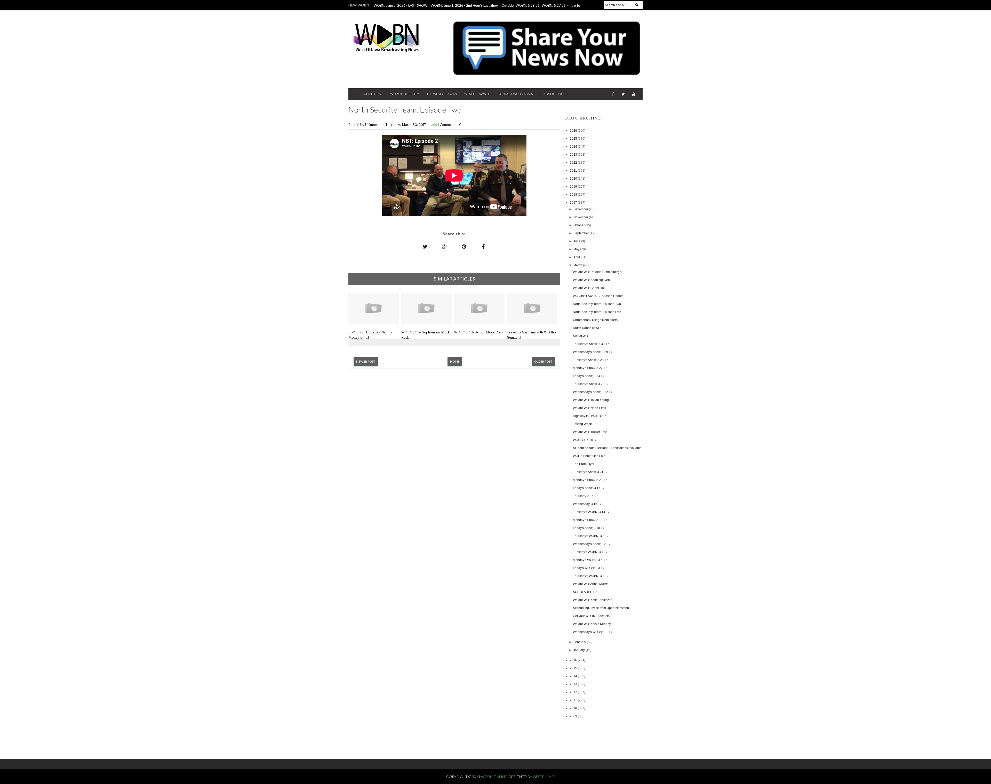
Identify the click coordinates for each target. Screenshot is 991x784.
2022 (574, 162)
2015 (574, 668)
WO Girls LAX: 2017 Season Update (598, 296)
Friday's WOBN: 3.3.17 (588, 568)
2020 (574, 178)
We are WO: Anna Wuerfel (591, 584)
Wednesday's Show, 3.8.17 (592, 544)
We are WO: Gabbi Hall (589, 288)
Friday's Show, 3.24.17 (588, 376)
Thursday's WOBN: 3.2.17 (591, 576)
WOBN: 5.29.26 (528, 5)
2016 (574, 660)
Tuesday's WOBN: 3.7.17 (590, 552)
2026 (574, 130)
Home (455, 361)
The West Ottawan (442, 94)
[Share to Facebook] (483, 246)
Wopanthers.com (404, 94)
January (579, 650)
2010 (574, 708)
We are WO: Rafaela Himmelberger (597, 272)
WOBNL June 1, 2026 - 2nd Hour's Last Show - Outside (472, 5)
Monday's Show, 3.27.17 (590, 368)
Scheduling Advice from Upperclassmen (601, 608)
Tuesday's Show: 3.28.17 (590, 360)
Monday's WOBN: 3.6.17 (590, 560)
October (579, 225)
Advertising (554, 94)
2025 (574, 138)
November (581, 217)
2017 (574, 202)
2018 (574, 194)
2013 (574, 684)
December (581, 209)
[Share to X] (425, 246)
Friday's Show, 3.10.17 (588, 528)
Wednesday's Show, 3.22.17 (592, 392)
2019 (574, 186)
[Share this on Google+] (444, 246)
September (581, 233)
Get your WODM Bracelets (591, 616)
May (576, 249)
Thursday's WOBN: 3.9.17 (591, 536)
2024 (574, 146)
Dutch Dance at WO (587, 328)
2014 (574, 676)
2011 (574, 700)
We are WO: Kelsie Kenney (592, 624)
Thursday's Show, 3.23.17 (591, 384)
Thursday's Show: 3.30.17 (591, 344)
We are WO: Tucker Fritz (590, 432)
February (580, 642)
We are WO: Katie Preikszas (592, 600)
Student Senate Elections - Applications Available (607, 448)
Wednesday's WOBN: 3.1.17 (592, 632)
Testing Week (582, 424)
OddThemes (544, 776)
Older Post (543, 361)
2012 (574, 692)
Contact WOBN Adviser (517, 94)
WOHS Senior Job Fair (589, 456)
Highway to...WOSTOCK (590, 416)
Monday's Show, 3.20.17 (590, 480)
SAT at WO (580, 336)
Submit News (372, 94)
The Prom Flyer (583, 464)
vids (434, 124)
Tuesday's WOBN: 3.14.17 (591, 512)
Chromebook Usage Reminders (595, 320)
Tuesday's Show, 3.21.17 (590, 472)
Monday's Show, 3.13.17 (590, 520)
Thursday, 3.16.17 (585, 496)
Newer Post (365, 361)
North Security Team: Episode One (597, 312)
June (577, 241)
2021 (574, 170)
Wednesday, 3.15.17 (587, 504)
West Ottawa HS (477, 94)
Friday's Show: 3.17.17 (589, 488)
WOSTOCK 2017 (585, 440)
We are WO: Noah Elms (589, 408)
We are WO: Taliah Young (591, 400)
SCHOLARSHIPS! (585, 592)
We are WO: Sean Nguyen (591, 280)
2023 (574, 154)
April (577, 257)
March (578, 265)
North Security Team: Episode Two (597, 304)
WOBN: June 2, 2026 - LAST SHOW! (401, 5)
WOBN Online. (494, 776)
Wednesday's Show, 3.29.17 (592, 352)
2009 (574, 716)
